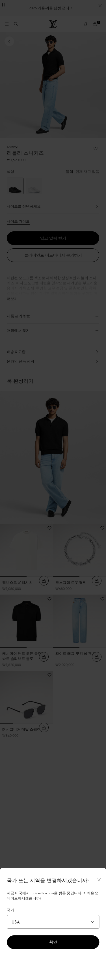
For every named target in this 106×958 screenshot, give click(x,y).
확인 (53, 942)
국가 (10, 910)
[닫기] (99, 879)
